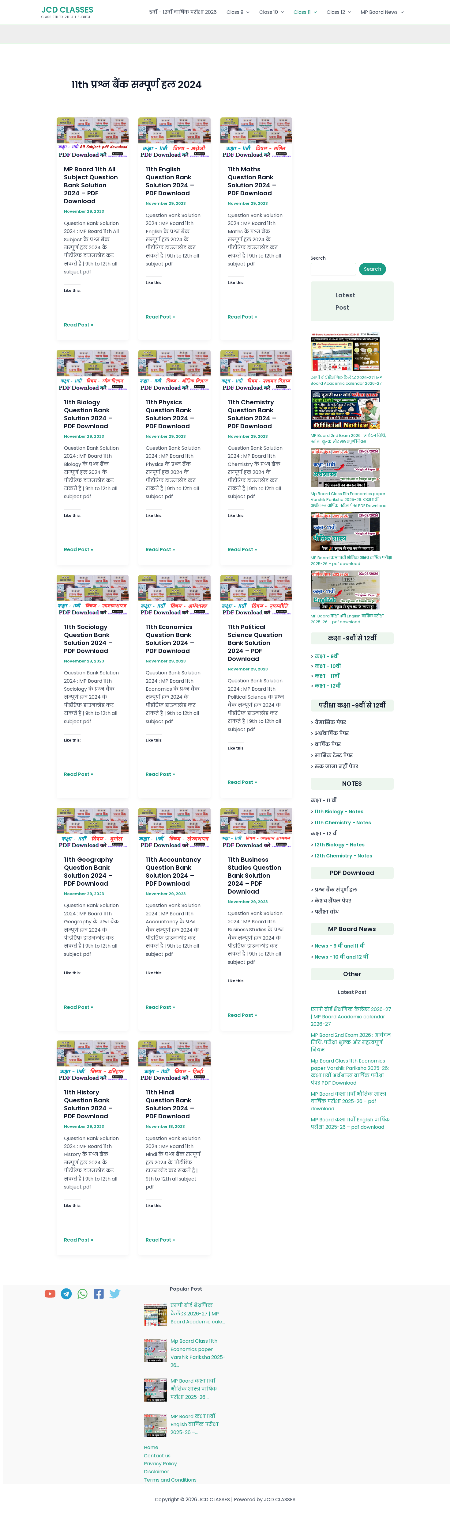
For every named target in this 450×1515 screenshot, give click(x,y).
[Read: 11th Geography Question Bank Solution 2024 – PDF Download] (93, 827)
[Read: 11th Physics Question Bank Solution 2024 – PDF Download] (174, 370)
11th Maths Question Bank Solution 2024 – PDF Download (252, 181)
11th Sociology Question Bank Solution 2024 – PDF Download (88, 639)
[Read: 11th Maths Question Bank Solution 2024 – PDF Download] (256, 137)
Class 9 (235, 12)
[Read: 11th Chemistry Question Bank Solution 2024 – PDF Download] (256, 370)
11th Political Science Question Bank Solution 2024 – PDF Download (255, 643)
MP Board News (379, 12)
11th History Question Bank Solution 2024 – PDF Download (88, 1104)
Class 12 (336, 12)
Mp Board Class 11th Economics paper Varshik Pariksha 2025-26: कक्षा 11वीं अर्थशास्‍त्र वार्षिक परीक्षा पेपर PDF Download (349, 500)
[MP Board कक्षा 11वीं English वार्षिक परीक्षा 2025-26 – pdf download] (345, 590)
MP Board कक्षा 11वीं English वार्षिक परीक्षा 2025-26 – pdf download (347, 619)
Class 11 (302, 12)
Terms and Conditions (170, 1479)
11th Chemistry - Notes (343, 822)
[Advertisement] (352, 155)
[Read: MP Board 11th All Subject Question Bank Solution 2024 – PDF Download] (93, 137)
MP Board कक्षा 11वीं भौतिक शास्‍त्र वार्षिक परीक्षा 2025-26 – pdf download (351, 561)
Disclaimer (156, 1471)
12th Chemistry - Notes (343, 855)
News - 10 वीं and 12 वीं (341, 956)
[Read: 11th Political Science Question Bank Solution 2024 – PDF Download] (256, 594)
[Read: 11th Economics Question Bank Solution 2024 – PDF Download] (174, 594)
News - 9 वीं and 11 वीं (340, 945)
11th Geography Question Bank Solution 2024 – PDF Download (88, 871)
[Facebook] (98, 1293)
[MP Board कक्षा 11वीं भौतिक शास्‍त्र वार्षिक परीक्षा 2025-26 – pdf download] (345, 531)
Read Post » (78, 324)
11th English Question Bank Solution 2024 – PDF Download (170, 181)
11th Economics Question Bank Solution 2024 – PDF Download (170, 639)
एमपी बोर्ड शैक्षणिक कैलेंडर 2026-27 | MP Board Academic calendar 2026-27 (346, 381)
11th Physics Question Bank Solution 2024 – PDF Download (170, 414)
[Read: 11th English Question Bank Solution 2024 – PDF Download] (174, 137)
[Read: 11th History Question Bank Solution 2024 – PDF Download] (93, 1060)
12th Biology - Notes (340, 844)
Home (151, 1447)
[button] (246, 12)
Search (318, 258)
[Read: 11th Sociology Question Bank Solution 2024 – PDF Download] (93, 594)
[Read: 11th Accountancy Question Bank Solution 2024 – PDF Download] (174, 827)
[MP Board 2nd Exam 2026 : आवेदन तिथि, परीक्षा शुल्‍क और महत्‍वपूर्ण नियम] (345, 409)
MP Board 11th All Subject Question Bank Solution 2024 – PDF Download (91, 185)
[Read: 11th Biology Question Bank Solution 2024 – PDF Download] (93, 370)
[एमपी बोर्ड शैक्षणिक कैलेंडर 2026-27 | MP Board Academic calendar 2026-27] (345, 351)
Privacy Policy (160, 1463)
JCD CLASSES (67, 9)
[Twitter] (115, 1293)
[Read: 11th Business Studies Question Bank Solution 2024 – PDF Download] (256, 827)
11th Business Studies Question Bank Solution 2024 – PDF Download (254, 875)
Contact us (157, 1455)
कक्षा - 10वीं (328, 666)
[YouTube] (50, 1293)
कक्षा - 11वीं (327, 676)
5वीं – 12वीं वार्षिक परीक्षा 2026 (183, 12)
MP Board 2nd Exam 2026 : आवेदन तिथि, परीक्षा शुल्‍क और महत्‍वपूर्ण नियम (348, 439)
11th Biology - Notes (339, 811)
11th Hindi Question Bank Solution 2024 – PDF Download (170, 1104)
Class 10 (268, 12)
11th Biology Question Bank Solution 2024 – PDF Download (88, 414)
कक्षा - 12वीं (327, 685)
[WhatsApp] (82, 1293)
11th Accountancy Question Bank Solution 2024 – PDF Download (173, 871)
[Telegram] (66, 1293)
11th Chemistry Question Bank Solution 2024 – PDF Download (252, 414)
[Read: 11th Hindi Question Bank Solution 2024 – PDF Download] (174, 1060)
